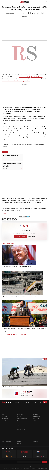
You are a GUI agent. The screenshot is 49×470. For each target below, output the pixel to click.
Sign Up (44, 462)
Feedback (16, 466)
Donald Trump (20, 414)
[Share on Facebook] (35, 13)
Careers (18, 439)
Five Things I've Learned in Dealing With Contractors (17, 387)
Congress (19, 412)
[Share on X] (29, 13)
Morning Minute (5, 418)
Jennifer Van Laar (36, 412)
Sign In (36, 402)
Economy (19, 416)
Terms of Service (4, 466)
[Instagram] (24, 402)
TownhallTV (4, 420)
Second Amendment (21, 429)
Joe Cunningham (36, 416)
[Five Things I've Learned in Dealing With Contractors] (24, 372)
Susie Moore (35, 414)
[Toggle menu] (2, 2)
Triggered (3, 439)
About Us (19, 434)
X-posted (4, 213)
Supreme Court (20, 427)
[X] (21, 402)
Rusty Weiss (5, 267)
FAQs (40, 402)
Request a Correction (23, 466)
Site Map (29, 466)
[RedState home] (6, 402)
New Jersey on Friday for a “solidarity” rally (31, 76)
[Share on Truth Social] (32, 13)
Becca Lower (5, 297)
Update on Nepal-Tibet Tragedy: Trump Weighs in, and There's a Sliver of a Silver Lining (22, 296)
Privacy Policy (11, 466)
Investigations (4, 416)
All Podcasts (4, 443)
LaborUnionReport (10, 13)
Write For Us (19, 443)
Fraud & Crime (20, 422)
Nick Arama (35, 420)
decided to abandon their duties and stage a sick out (16, 81)
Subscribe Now (31, 236)
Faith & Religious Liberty (22, 418)
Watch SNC (35, 441)
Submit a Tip (19, 441)
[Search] (47, 1)
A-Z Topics (19, 407)
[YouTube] (29, 402)
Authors (3, 422)
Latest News (4, 412)
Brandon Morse (36, 418)
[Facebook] (26, 402)
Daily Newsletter (36, 439)
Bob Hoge (4, 331)
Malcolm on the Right (6, 434)
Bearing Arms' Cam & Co (6, 441)
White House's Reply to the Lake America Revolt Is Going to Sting (17, 266)
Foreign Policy (20, 420)
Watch (3, 414)
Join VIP (45, 402)
